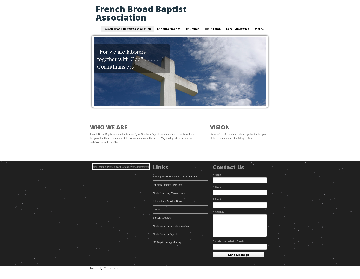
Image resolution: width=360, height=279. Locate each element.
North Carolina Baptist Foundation (171, 226)
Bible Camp (213, 29)
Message (218, 212)
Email (217, 187)
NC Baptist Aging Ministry (167, 242)
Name (217, 175)
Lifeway (157, 209)
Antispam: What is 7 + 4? (228, 241)
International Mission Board (167, 201)
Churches (192, 29)
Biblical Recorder (162, 217)
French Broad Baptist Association (141, 13)
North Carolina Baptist (165, 234)
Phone (217, 199)
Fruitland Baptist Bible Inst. (167, 184)
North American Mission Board (169, 193)
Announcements (168, 29)
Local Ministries (237, 29)
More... (259, 29)
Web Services (110, 268)
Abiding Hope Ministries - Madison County (176, 176)
